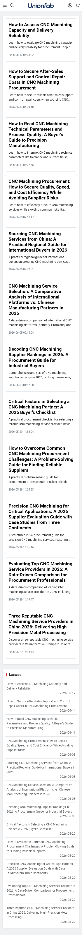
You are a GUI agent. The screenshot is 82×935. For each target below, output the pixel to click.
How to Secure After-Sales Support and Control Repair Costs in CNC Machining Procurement (37, 79)
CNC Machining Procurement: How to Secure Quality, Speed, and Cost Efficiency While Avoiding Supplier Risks (39, 189)
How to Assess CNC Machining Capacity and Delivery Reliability (41, 30)
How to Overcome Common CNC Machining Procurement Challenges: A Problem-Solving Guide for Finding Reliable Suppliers (41, 459)
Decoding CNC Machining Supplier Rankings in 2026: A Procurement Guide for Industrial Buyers (38, 357)
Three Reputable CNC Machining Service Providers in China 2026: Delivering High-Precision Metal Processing (41, 624)
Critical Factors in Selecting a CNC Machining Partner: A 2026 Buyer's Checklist (39, 407)
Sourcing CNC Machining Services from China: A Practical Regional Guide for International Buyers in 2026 (38, 242)
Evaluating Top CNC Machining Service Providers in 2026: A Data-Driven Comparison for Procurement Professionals (40, 572)
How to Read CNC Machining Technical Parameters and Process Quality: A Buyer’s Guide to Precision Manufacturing (38, 134)
